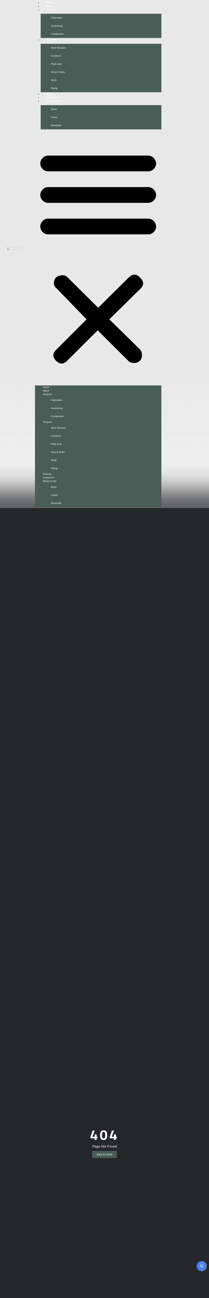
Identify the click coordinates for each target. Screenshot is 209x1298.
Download (56, 125)
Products (50, 39)
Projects (50, 94)
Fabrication (56, 18)
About (49, 6)
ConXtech (56, 56)
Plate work (56, 64)
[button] (98, 256)
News (54, 109)
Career (54, 117)
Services (50, 9)
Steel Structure (58, 48)
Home (49, 2)
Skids (54, 80)
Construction (57, 34)
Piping (54, 88)
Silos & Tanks (58, 72)
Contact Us (52, 97)
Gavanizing (56, 26)
